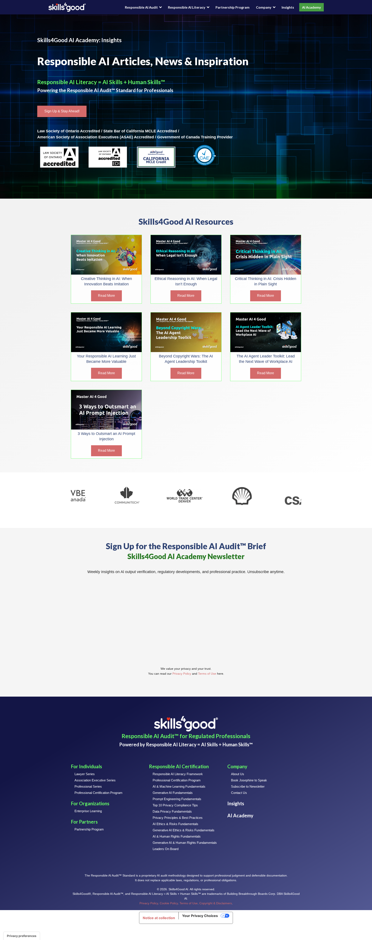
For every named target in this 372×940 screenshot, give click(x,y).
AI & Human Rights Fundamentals (177, 836)
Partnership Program (232, 7)
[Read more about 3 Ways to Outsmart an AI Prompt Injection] (106, 410)
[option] (101, 496)
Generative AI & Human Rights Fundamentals (185, 842)
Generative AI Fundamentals (173, 793)
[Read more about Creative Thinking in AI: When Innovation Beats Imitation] (106, 255)
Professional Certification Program (98, 793)
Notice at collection (159, 918)
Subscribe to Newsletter (248, 786)
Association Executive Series (95, 780)
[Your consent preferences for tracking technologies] (21, 936)
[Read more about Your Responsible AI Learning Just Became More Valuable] (106, 332)
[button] (62, 111)
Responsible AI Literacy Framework (178, 774)
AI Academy (311, 7)
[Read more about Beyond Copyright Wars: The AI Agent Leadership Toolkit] (186, 332)
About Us (237, 774)
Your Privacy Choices (200, 916)
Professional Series (88, 786)
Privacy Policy (181, 673)
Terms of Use (207, 673)
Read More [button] (106, 295)
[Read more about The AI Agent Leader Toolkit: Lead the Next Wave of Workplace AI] (265, 332)
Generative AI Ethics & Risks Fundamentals (183, 830)
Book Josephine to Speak (249, 780)
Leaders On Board (165, 849)
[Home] (67, 7)
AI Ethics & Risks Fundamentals (175, 824)
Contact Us (239, 793)
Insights (288, 7)
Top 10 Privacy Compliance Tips (175, 805)
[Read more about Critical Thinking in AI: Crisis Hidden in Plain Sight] (265, 255)
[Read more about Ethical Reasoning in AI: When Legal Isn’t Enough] (186, 255)
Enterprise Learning (88, 811)
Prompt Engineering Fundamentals (177, 799)
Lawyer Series (84, 774)
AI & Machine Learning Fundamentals (179, 786)
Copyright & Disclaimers (215, 903)
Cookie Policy (169, 903)
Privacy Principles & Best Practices (178, 817)
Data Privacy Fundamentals (172, 811)
